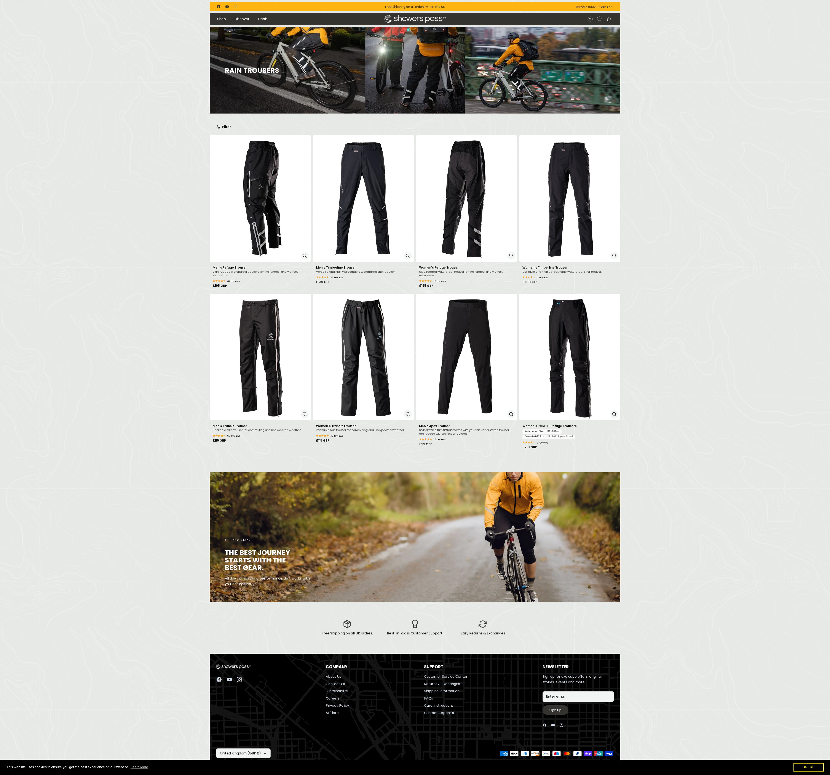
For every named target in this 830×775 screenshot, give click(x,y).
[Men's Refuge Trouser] (260, 198)
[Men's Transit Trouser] (260, 357)
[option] (415, 70)
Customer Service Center (446, 676)
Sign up (555, 710)
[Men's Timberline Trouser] (363, 198)
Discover (242, 18)
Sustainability (337, 691)
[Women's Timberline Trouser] (570, 198)
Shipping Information (442, 691)
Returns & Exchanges (442, 683)
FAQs (428, 698)
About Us (333, 676)
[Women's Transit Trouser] (363, 357)
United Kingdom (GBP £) (593, 7)
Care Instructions (438, 705)
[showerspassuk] (415, 19)
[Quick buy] (305, 255)
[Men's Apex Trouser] (466, 357)
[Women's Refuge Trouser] (466, 198)
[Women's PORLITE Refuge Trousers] (570, 357)
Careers (333, 698)
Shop (221, 18)
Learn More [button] (139, 767)
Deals (263, 18)
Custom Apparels (439, 712)
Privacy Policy (337, 705)
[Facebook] (218, 7)
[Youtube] (227, 7)
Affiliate (332, 712)
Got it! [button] (808, 767)
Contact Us (335, 683)
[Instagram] (235, 7)
